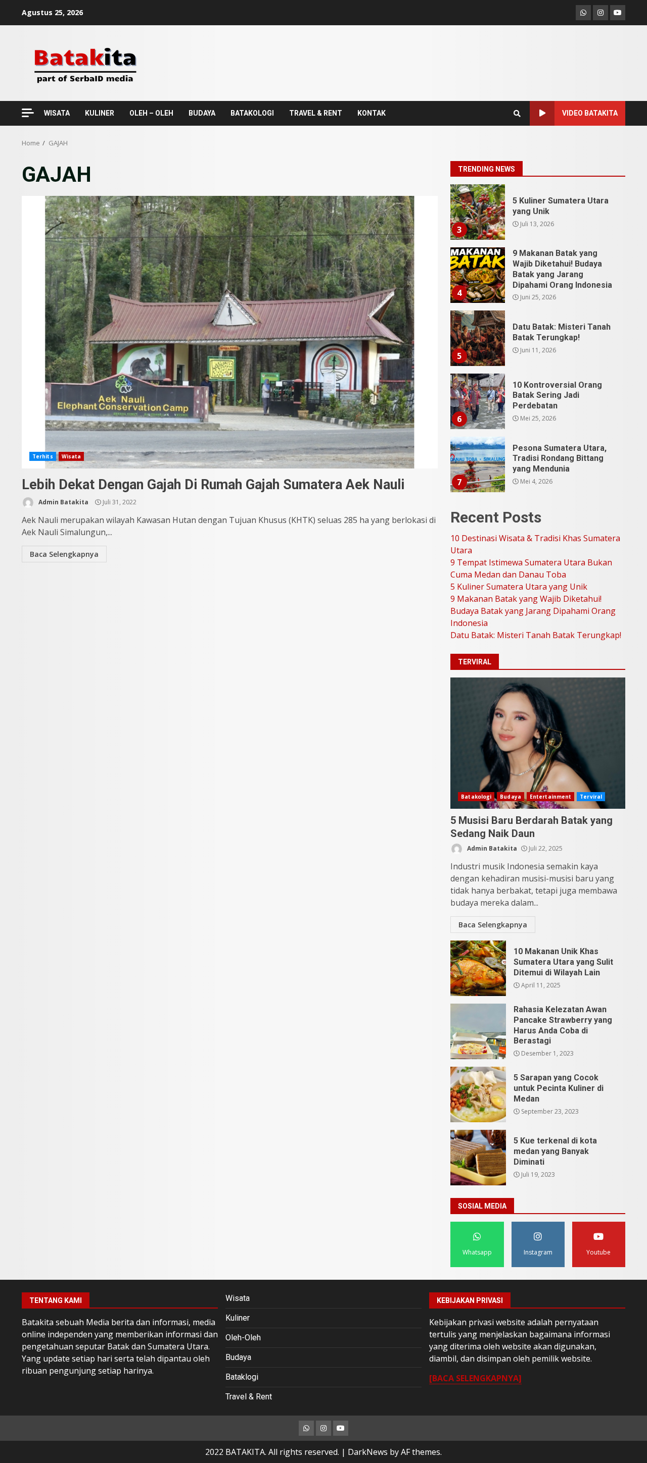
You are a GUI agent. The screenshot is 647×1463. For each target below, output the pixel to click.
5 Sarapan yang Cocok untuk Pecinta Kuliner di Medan (478, 1094)
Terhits (42, 456)
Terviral (591, 796)
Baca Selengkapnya (64, 554)
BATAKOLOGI (252, 113)
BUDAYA (202, 113)
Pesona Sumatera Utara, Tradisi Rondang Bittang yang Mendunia (477, 464)
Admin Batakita (62, 502)
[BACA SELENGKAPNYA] (475, 1378)
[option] (537, 215)
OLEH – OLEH (151, 113)
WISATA (57, 113)
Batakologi (476, 796)
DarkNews (368, 1451)
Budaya (510, 796)
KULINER (99, 113)
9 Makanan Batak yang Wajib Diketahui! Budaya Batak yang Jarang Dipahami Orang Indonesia (477, 275)
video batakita (590, 113)
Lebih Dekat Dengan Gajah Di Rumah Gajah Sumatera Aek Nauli (230, 332)
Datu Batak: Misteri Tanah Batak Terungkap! (477, 338)
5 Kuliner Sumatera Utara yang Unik (477, 212)
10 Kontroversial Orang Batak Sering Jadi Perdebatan (477, 401)
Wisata (71, 456)
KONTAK (371, 113)
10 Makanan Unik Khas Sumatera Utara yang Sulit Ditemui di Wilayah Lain (478, 968)
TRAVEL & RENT (315, 113)
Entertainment (550, 796)
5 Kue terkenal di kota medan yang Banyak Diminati (478, 1157)
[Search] (517, 113)
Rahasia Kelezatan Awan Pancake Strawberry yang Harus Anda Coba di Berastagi (478, 1031)
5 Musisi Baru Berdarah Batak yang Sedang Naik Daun (537, 743)
